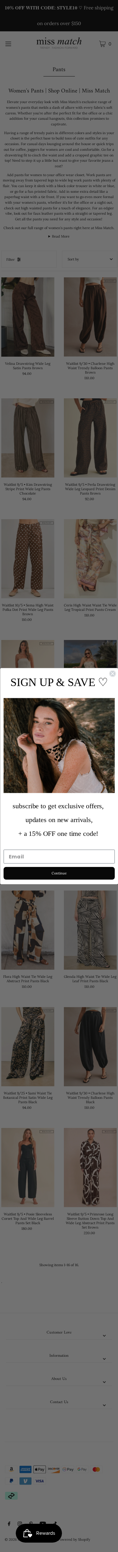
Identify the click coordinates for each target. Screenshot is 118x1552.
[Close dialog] (112, 673)
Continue (59, 873)
